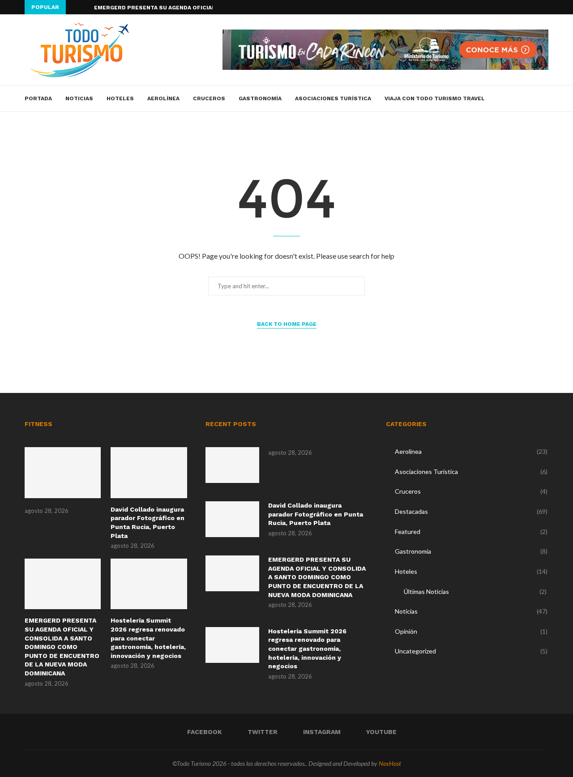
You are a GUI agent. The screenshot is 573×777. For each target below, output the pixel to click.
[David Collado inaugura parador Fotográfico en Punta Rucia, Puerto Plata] (149, 472)
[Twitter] (525, 7)
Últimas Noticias (475, 591)
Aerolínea (163, 98)
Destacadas (471, 511)
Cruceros (209, 98)
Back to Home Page (286, 324)
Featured (471, 531)
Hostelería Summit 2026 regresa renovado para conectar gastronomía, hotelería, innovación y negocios (148, 638)
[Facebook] (515, 7)
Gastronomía (260, 98)
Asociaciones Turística (333, 98)
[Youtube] (546, 7)
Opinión (471, 631)
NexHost (390, 763)
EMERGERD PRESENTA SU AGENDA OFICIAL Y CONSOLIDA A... (180, 7)
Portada (38, 98)
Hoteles (120, 98)
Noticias (79, 98)
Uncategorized (471, 651)
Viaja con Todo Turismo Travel (435, 98)
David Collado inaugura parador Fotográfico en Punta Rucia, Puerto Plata (147, 522)
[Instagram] (536, 7)
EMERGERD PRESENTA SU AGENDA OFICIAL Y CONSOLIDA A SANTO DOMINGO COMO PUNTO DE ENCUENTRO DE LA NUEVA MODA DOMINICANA (62, 647)
